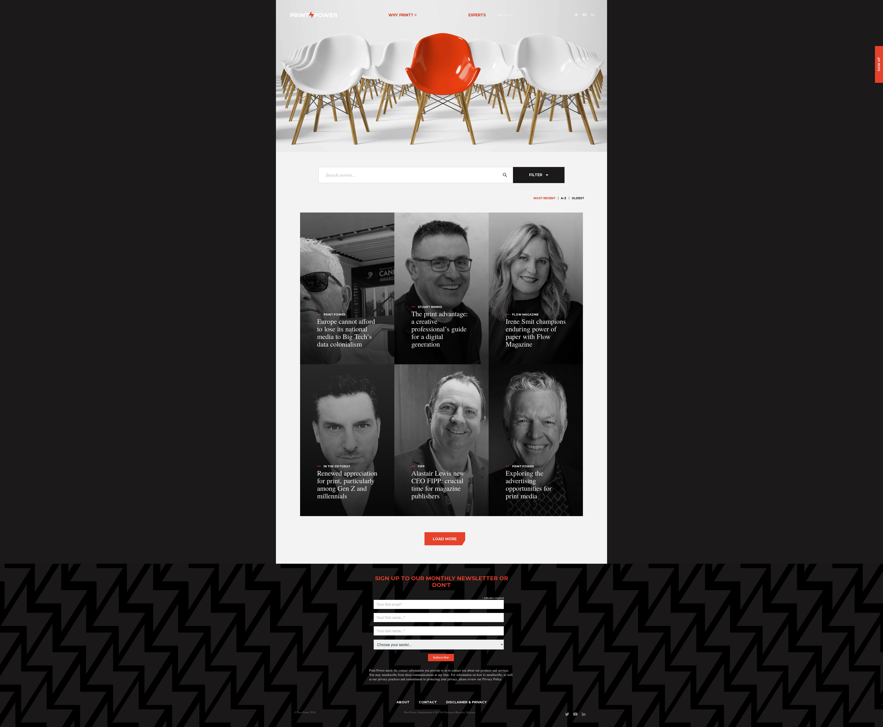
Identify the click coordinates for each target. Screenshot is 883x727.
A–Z (563, 198)
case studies (442, 15)
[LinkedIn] (593, 16)
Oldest (578, 198)
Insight (505, 15)
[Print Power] (314, 15)
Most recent (544, 198)
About (403, 702)
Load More (445, 539)
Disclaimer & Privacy (466, 702)
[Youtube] (584, 16)
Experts (477, 15)
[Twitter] (576, 16)
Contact (428, 702)
